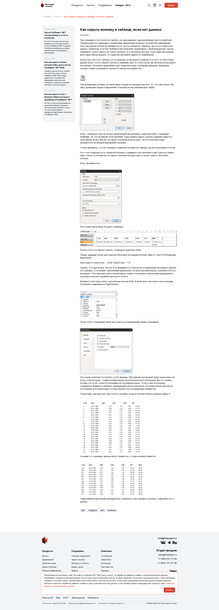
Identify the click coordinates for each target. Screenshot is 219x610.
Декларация (78, 598)
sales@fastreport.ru (167, 555)
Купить (91, 5)
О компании (106, 556)
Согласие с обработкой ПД (53, 603)
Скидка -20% (123, 5)
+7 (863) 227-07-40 (167, 563)
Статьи (57, 16)
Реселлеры (106, 563)
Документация (49, 563)
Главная (47, 16)
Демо (171, 5)
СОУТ (66, 598)
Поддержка (105, 5)
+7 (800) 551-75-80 (167, 559)
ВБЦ (58, 598)
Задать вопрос (78, 559)
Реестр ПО (47, 598)
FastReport (93, 510)
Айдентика (106, 559)
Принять (169, 590)
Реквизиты (93, 598)
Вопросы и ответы (80, 563)
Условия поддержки (81, 556)
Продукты (77, 5)
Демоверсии (48, 559)
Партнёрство (107, 567)
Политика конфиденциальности (81, 603)
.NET (83, 510)
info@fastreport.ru (167, 538)
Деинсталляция (49, 567)
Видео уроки (77, 567)
